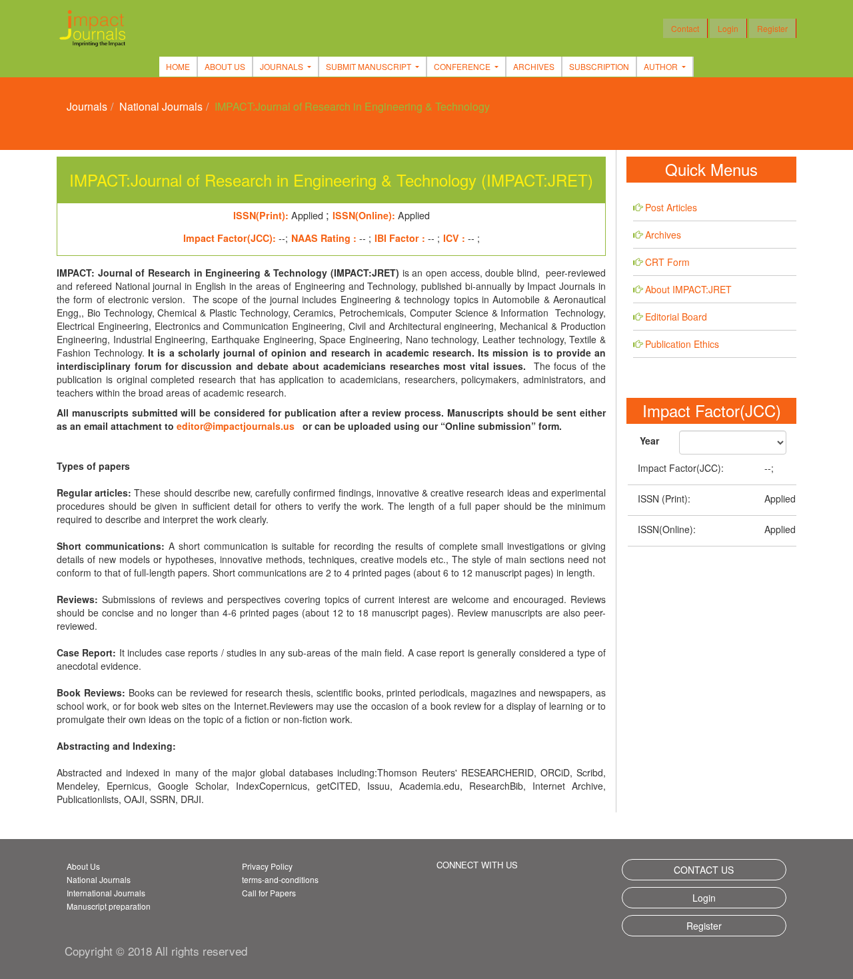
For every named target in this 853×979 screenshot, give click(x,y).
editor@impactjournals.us (236, 426)
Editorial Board (676, 316)
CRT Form (667, 262)
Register (772, 28)
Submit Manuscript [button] (369, 66)
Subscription (599, 66)
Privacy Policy (267, 866)
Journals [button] (282, 66)
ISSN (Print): (664, 498)
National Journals (161, 106)
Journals (87, 106)
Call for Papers (269, 892)
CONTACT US (704, 869)
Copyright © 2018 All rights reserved (156, 950)
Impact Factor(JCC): (681, 468)
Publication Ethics (682, 344)
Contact (685, 28)
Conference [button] (463, 66)
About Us (225, 66)
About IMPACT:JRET (688, 289)
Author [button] (662, 66)
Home (178, 66)
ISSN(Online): (667, 529)
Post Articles (671, 207)
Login (728, 28)
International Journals (106, 892)
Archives (533, 66)
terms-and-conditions (280, 879)
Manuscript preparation (109, 906)
